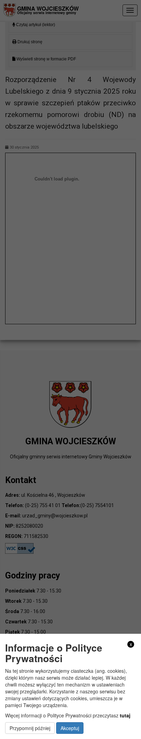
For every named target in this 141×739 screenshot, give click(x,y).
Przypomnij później (30, 728)
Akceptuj (70, 728)
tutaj (125, 715)
